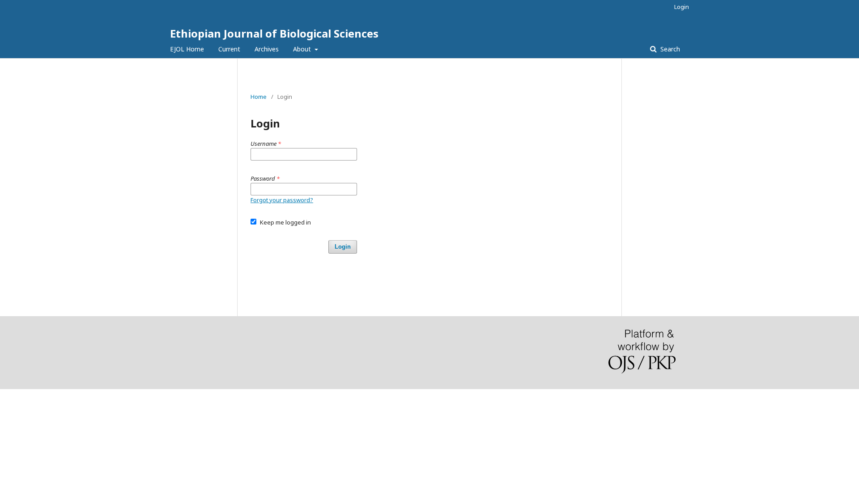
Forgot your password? (282, 200)
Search (669, 49)
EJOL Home (187, 49)
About (303, 49)
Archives (267, 49)
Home (259, 97)
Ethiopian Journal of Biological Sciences (274, 33)
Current (229, 49)
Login (681, 7)
